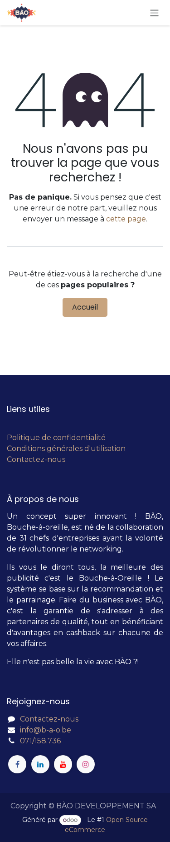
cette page (126, 219)
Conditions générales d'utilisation (66, 448)
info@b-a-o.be (45, 730)
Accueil (85, 307)
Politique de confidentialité (56, 437)
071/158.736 (40, 741)
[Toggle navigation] (154, 12)
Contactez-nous (36, 459)
